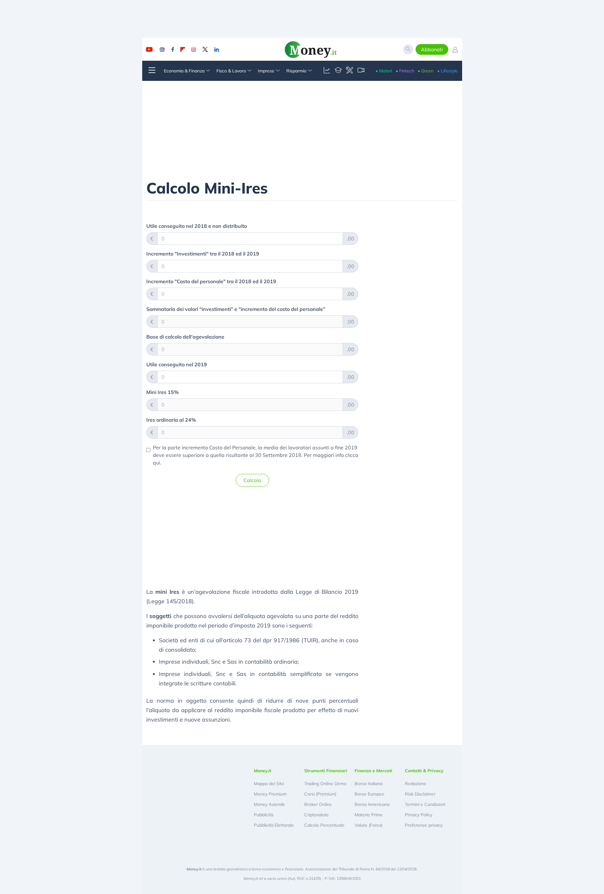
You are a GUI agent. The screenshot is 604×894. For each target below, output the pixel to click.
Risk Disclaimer (420, 794)
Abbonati (432, 49)
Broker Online (318, 804)
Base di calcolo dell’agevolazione (185, 337)
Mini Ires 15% (162, 392)
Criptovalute (316, 815)
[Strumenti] (349, 70)
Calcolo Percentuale (324, 825)
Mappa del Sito (269, 783)
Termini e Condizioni (425, 804)
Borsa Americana (372, 804)
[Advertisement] (252, 536)
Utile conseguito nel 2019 (176, 364)
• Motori (384, 71)
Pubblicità (263, 815)
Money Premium (270, 794)
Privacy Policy (418, 815)
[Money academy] (338, 70)
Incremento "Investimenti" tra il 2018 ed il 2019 (202, 253)
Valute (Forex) (369, 825)
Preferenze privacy (424, 825)
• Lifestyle (447, 71)
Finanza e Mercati (373, 770)
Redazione (415, 783)
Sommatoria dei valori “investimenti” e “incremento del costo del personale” (235, 309)
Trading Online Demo (325, 783)
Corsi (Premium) (320, 794)
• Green (425, 71)
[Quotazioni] (327, 70)
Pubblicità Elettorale (274, 825)
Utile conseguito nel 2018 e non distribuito (196, 226)
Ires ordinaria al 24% (171, 420)
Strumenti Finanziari (325, 770)
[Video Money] (361, 70)
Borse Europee (369, 794)
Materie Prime (369, 815)
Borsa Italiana (369, 783)
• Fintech (405, 71)
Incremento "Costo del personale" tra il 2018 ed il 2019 (211, 281)
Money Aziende (269, 804)
